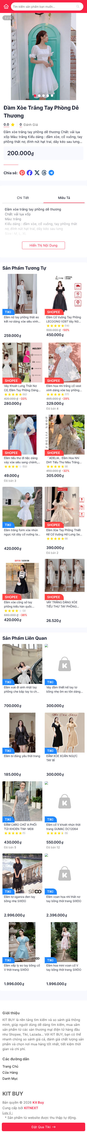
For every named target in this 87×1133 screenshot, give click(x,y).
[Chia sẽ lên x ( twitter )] (37, 173)
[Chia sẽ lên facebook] (29, 173)
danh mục (10, 1078)
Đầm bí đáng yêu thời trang (22, 756)
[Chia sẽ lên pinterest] (22, 173)
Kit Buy (38, 1102)
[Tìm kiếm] (78, 6)
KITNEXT (31, 1108)
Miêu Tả (64, 198)
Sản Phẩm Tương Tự (24, 268)
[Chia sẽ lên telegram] (51, 173)
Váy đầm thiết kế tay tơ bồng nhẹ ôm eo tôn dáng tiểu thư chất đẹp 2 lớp (63, 691)
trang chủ (10, 1066)
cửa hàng (10, 1072)
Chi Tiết (23, 198)
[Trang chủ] (6, 6)
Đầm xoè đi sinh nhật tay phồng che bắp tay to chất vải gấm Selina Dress (21, 691)
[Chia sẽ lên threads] (44, 173)
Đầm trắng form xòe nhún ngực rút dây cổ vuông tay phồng (21, 534)
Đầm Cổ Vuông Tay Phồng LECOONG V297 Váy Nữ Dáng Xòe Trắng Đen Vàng (63, 321)
